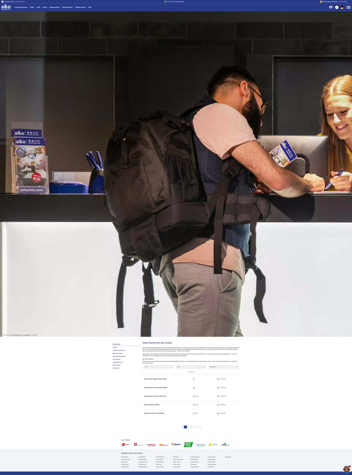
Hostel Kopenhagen (178, 459)
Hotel (38, 7)
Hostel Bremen (125, 464)
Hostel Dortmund (142, 462)
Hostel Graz (159, 464)
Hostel (44, 7)
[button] (59, 1)
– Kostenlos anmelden (15, 1)
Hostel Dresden (142, 464)
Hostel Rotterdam (194, 467)
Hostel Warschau (212, 464)
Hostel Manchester (195, 457)
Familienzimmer (80, 7)
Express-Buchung (21, 7)
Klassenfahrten (67, 7)
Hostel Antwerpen (125, 459)
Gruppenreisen (54, 7)
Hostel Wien (228, 457)
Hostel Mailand (176, 467)
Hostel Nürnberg (194, 462)
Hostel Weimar (211, 467)
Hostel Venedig (211, 462)
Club (89, 7)
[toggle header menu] (348, 7)
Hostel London (176, 464)
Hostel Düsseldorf (142, 467)
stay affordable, (175, 1)
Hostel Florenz (159, 459)
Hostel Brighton (125, 467)
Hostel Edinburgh (160, 457)
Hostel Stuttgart (211, 459)
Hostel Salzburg (212, 457)
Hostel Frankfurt (160, 462)
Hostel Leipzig (176, 462)
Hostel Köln (176, 457)
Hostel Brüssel (142, 457)
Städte (32, 7)
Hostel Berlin (124, 462)
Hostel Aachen (124, 457)
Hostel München (194, 459)
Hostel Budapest (142, 459)
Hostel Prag (193, 464)
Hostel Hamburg (160, 467)
